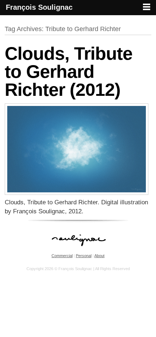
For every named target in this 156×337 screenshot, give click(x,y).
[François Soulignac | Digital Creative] (78, 16)
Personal (83, 255)
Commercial (62, 255)
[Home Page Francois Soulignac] (78, 250)
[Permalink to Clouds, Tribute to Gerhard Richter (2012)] (76, 192)
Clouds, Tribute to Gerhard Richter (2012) (68, 71)
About (99, 255)
